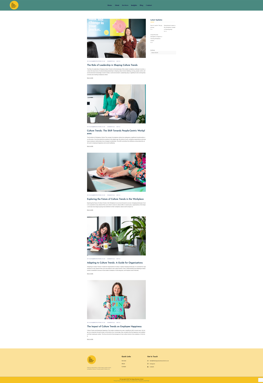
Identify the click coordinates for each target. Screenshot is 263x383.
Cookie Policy (134, 380)
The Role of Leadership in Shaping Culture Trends (112, 65)
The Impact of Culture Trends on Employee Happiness (114, 326)
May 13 (118, 61)
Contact (149, 5)
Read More (90, 78)
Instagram (152, 363)
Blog (141, 5)
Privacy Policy (117, 380)
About (117, 5)
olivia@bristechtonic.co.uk (97, 61)
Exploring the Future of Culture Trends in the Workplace (115, 199)
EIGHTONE (146, 380)
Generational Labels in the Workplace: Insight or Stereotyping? (169, 27)
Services (125, 5)
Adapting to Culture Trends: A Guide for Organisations (115, 262)
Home (110, 5)
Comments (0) (111, 61)
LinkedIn (152, 366)
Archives (152, 50)
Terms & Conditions (125, 380)
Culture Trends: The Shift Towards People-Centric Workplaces (116, 132)
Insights (134, 5)
